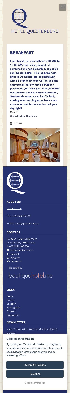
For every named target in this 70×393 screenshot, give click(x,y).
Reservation (13, 315)
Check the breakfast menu (24, 116)
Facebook (13, 254)
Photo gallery (13, 308)
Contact (11, 311)
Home (10, 296)
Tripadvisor (16, 262)
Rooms (10, 300)
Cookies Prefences (35, 382)
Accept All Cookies (35, 365)
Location (11, 304)
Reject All (35, 374)
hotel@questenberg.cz (22, 250)
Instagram (14, 258)
